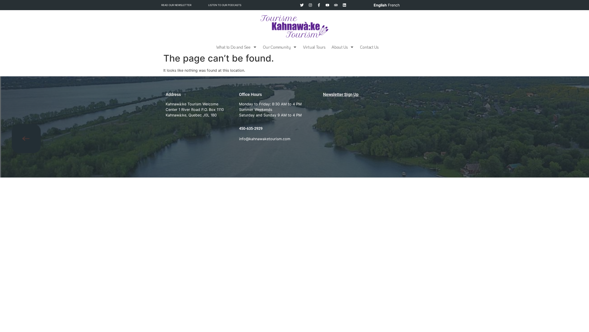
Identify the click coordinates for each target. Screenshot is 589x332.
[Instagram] (310, 5)
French (394, 5)
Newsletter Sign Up (340, 94)
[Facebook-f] (319, 5)
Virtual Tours (314, 47)
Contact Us (369, 47)
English (380, 5)
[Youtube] (327, 5)
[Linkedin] (344, 5)
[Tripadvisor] (336, 5)
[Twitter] (302, 5)
